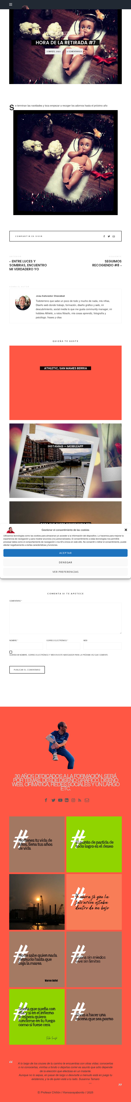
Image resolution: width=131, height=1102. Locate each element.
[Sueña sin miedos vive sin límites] (94, 959)
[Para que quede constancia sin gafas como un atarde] (37, 902)
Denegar (65, 562)
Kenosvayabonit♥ (103, 1083)
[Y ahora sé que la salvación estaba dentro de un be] (94, 902)
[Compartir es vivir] (109, 236)
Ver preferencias (66, 571)
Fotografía (64, 34)
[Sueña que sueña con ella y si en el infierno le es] (37, 1017)
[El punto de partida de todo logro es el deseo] (94, 844)
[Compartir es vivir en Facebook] (104, 236)
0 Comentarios (74, 51)
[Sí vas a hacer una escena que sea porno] (94, 1017)
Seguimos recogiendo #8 (107, 263)
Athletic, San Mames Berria (65, 368)
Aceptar (65, 553)
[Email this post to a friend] (114, 236)
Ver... (65, 374)
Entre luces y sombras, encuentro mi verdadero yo (28, 265)
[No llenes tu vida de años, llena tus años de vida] (37, 844)
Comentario (15, 601)
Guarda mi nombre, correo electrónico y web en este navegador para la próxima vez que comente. (58, 655)
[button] (126, 530)
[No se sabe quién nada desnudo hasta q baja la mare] (37, 959)
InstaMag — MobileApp (65, 446)
